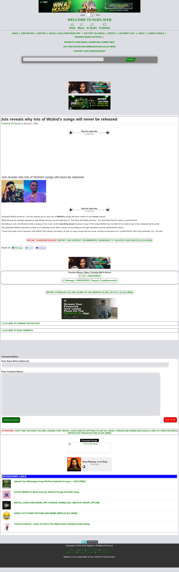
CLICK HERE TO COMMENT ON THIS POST (21, 323)
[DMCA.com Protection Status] (89, 543)
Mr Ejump (15, 123)
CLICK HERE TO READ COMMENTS (17, 330)
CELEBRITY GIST (127, 33)
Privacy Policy (92, 550)
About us (74, 550)
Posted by (6, 123)
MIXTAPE (41, 33)
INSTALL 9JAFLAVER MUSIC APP (64, 33)
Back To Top (170, 420)
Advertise (73, 552)
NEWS (15, 33)
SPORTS (112, 33)
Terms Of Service (104, 552)
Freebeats (104, 28)
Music (81, 28)
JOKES (141, 33)
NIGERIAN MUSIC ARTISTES (88, 37)
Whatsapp (18, 248)
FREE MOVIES (27, 33)
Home (72, 28)
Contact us (105, 550)
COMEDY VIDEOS (156, 33)
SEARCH (130, 60)
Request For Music (86, 552)
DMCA (82, 550)
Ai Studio (92, 28)
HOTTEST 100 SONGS (94, 33)
